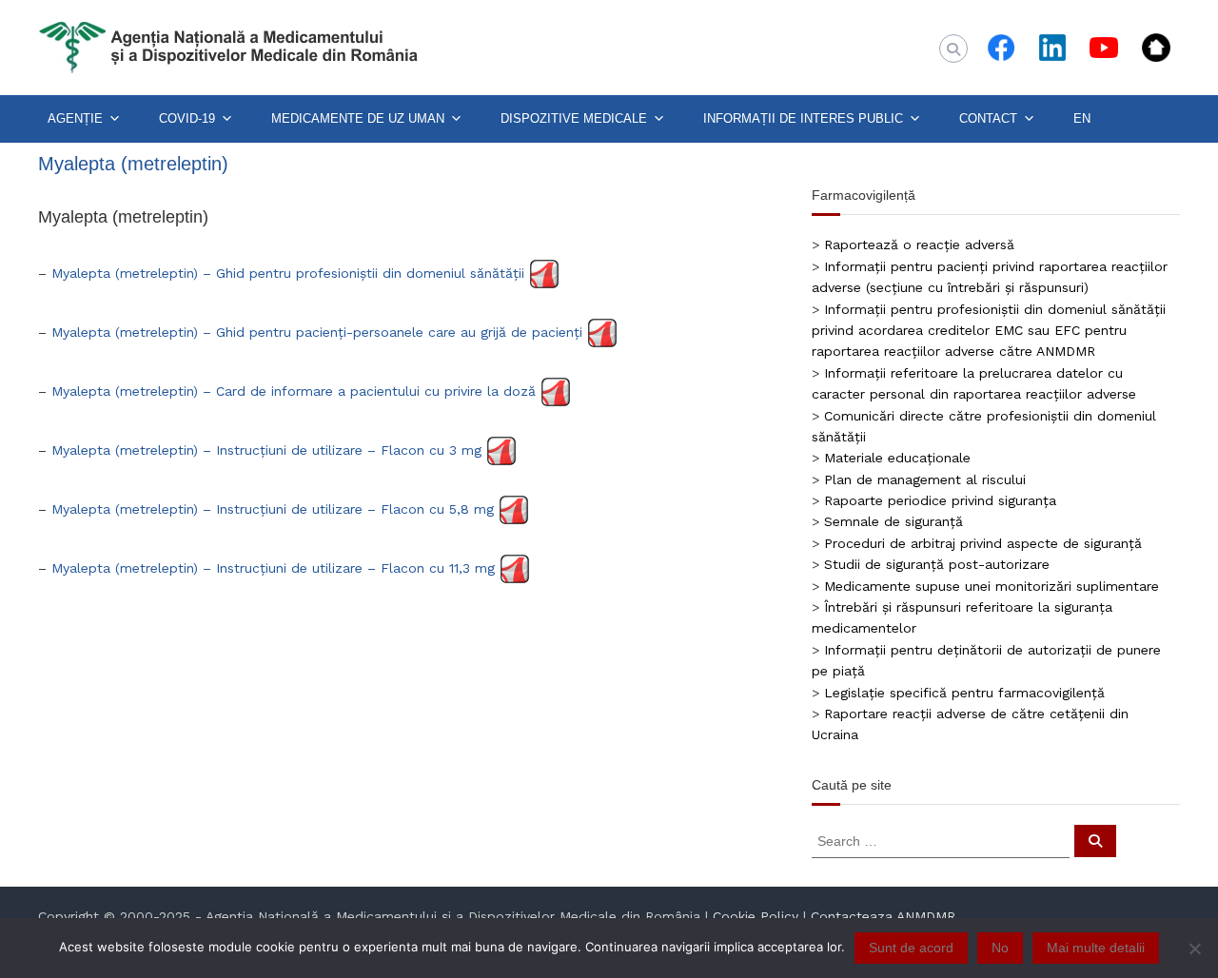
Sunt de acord (911, 947)
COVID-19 (187, 118)
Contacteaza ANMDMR (883, 916)
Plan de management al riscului (925, 479)
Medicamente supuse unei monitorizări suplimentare (991, 586)
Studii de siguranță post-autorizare (937, 564)
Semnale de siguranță (893, 521)
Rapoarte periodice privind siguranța (940, 500)
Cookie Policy (755, 916)
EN (1081, 118)
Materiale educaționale (897, 457)
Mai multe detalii (1096, 947)
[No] (1194, 948)
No (1000, 947)
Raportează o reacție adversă (919, 244)
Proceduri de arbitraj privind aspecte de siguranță (983, 543)
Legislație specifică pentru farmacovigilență (964, 692)
